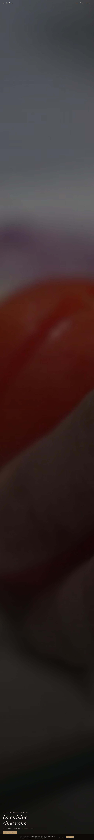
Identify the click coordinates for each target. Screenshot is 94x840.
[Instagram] (82, 3)
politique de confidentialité (40, 837)
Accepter (69, 837)
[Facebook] (80, 3)
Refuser (61, 837)
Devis (76, 2)
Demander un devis (10, 832)
